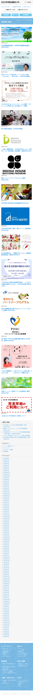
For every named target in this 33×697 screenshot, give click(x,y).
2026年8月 (6, 458)
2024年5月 (6, 506)
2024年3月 (6, 509)
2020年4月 (6, 592)
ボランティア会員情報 (8, 671)
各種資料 (26, 14)
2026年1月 (6, 470)
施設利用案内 (6, 651)
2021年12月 (6, 557)
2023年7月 (6, 523)
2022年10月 (6, 539)
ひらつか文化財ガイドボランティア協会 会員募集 (16, 435)
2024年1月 (6, 513)
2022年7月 (6, 544)
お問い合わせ (26, 6)
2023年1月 (6, 534)
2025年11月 (6, 474)
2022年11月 (6, 537)
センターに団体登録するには (9, 672)
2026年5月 (6, 463)
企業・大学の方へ (7, 656)
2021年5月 (6, 569)
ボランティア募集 (8, 449)
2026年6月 (6, 462)
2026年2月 (6, 469)
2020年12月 (6, 578)
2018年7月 (6, 629)
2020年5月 (6, 590)
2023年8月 (6, 521)
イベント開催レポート (9, 446)
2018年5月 (6, 633)
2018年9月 (6, 626)
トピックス (6, 447)
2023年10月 (6, 518)
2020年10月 (6, 581)
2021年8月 (6, 564)
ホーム (17, 20)
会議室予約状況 (16, 6)
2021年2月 (6, 574)
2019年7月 (6, 608)
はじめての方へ (6, 6)
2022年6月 (6, 546)
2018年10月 (6, 624)
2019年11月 (6, 601)
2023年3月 (6, 530)
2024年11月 (6, 495)
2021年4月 (6, 571)
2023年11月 (6, 516)
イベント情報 (21, 650)
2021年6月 (6, 567)
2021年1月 (6, 576)
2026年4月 (6, 465)
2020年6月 (6, 589)
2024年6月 (6, 504)
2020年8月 (6, 585)
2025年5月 (6, 484)
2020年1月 (6, 597)
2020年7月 (6, 587)
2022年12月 (6, 536)
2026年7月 (6, 460)
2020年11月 (6, 580)
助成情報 (5, 451)
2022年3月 (6, 551)
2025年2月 (6, 490)
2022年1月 (6, 555)
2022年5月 (6, 548)
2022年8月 (6, 543)
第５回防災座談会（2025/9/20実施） (12, 128)
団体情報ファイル (7, 669)
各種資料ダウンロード (23, 665)
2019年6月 (6, 610)
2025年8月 (6, 479)
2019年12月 (6, 599)
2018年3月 (6, 636)
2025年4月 (6, 486)
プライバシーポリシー (23, 680)
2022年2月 (6, 553)
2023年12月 (6, 514)
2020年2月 (6, 596)
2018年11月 (6, 622)
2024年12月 (6, 493)
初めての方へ (6, 648)
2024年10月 (6, 497)
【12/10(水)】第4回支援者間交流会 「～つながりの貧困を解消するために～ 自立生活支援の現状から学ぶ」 (16, 284)
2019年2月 (6, 617)
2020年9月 (6, 583)
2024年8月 (6, 500)
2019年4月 (6, 613)
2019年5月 (6, 611)
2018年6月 (6, 631)
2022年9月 (6, 541)
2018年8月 (6, 627)
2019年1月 (6, 619)
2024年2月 (6, 511)
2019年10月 (6, 603)
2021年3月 (6, 573)
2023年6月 (6, 525)
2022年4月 (6, 550)
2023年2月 (6, 532)
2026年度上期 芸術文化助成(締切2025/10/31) (15, 203)
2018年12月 (6, 620)
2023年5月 (6, 527)
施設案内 (6, 14)
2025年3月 (6, 488)
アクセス (16, 14)
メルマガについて (22, 666)
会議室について (6, 653)
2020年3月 (6, 594)
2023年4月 (6, 529)
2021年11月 (6, 559)
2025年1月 (6, 492)
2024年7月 (6, 502)
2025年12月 (6, 472)
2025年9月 (6, 477)
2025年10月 (6, 476)
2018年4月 (6, 634)
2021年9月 (6, 562)
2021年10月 (6, 560)
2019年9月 (6, 604)
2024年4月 (6, 507)
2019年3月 (6, 615)
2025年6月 (6, 483)
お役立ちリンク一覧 (23, 663)
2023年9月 (6, 520)
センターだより (21, 656)
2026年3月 (6, 467)
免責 (19, 684)
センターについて (7, 650)
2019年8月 (6, 606)
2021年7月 (6, 566)
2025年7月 (6, 481)
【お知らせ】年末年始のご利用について (13, 416)
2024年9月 (6, 499)
